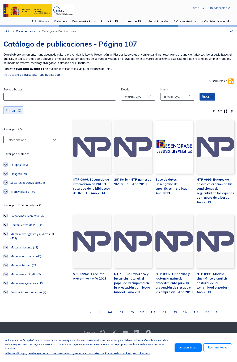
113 (174, 312)
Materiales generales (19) (27, 283)
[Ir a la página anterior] (91, 312)
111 (153, 312)
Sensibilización (158, 21)
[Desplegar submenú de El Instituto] (48, 21)
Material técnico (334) (24, 265)
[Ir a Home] (38, 10)
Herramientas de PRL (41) (27, 225)
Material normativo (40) (25, 256)
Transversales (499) (23, 192)
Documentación (82, 21)
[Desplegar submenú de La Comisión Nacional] (230, 21)
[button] (232, 31)
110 (142, 312)
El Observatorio (183, 21)
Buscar (207, 96)
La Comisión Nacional (214, 21)
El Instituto (39, 21)
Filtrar (11, 110)
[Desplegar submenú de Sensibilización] (169, 21)
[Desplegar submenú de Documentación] (95, 21)
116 (206, 312)
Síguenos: (90, 332)
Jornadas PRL (134, 21)
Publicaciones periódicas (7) (28, 292)
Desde (125, 89)
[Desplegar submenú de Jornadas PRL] (144, 21)
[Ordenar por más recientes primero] (214, 111)
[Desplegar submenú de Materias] (67, 21)
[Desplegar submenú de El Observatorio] (195, 21)
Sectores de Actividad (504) (27, 183)
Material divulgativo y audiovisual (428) (32, 236)
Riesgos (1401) (19, 174)
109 (131, 312)
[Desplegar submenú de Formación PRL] (121, 21)
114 (185, 312)
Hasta (164, 89)
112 (163, 312)
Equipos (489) (19, 165)
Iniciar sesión (219, 8)
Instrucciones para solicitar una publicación (31, 75)
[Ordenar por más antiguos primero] (220, 111)
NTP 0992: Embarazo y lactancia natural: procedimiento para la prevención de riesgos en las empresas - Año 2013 (174, 283)
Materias (59, 21)
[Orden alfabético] (225, 111)
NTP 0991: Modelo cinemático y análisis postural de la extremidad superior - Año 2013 (213, 283)
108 (120, 312)
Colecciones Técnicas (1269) (28, 216)
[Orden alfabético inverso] (231, 111)
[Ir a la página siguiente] (216, 312)
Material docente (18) (24, 247)
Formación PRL (110, 21)
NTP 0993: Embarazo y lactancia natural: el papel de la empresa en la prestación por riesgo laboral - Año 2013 (132, 283)
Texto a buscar (13, 89)
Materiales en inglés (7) (25, 274)
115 (196, 312)
